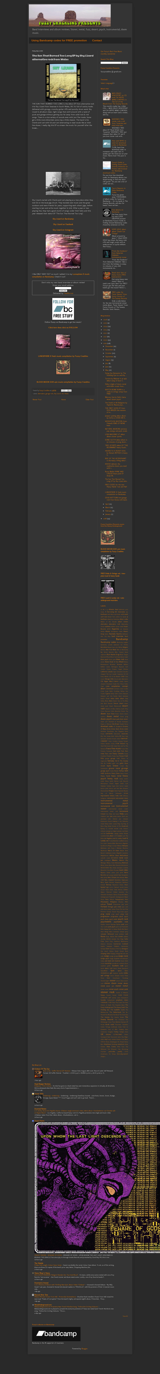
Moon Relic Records (115, 865)
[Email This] (62, 390)
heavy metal (116, 776)
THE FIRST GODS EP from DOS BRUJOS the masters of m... (115, 410)
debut (112, 698)
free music (116, 748)
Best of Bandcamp (122, 649)
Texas (113, 1002)
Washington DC (115, 1042)
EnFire (117, 736)
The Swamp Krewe (117, 1017)
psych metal (113, 919)
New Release (120, 877)
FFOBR (117, 743)
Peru (126, 899)
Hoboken (103, 786)
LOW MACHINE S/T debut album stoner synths (115, 435)
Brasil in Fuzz (114, 662)
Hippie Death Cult (121, 783)
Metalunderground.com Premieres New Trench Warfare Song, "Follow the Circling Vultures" (66, 1307)
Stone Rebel (105, 978)
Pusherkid (125, 927)
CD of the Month (114, 676)
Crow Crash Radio (107, 691)
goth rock (115, 763)
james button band (119, 816)
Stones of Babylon (122, 992)
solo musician (116, 961)
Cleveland (109, 684)
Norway (108, 885)
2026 (105, 320)
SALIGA (108, 939)
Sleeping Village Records (117, 953)
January (108, 514)
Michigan (103, 863)
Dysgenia (121, 731)
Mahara (119, 846)
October (108, 353)
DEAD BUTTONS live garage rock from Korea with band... (116, 499)
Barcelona (104, 647)
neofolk (115, 875)
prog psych (115, 914)
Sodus (102, 961)
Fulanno (103, 751)
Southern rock (117, 966)
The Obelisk (38, 1263)
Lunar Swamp (107, 843)
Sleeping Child (105, 954)
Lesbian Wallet (123, 833)
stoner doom (110, 983)
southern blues (123, 963)
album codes (124, 619)
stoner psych (114, 989)
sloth (102, 956)
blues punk (112, 659)
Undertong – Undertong (51, 1096)
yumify (120, 1051)
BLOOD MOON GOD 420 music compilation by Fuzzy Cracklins (63, 382)
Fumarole (109, 751)
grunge (124, 768)
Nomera (111, 882)
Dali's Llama (118, 693)
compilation (115, 686)
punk (122, 924)
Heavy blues (115, 773)
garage (107, 758)
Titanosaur (118, 1024)
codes (107, 686)
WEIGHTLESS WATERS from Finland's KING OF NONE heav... (116, 423)
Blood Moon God (112, 657)
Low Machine (114, 841)
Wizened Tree (115, 1049)
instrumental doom (122, 798)
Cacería (103, 669)
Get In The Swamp (121, 761)
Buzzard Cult (123, 667)
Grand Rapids (106, 766)
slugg (111, 958)
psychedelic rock (121, 922)
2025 (105, 323)
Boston (107, 662)
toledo (102, 1027)
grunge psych (105, 771)
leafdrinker (109, 833)
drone (109, 729)
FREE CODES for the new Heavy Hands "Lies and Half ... (116, 487)
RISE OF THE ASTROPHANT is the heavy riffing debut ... (116, 459)
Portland (104, 907)
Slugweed (116, 958)
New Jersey (104, 877)
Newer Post (37, 400)
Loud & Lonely (117, 838)
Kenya (107, 824)
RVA (116, 936)
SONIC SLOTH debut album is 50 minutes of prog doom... (116, 441)
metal (121, 858)
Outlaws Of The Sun (42, 1069)
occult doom (124, 887)
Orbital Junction (118, 892)
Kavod (110, 821)
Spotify (121, 973)
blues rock (120, 659)
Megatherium (105, 855)
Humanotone (104, 791)
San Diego (120, 939)
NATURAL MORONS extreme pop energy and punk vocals (116, 430)
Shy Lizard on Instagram (63, 230)
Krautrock (125, 826)
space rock (108, 968)
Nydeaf (103, 887)
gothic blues (124, 763)
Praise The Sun (120, 909)
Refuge (106, 931)
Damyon (125, 693)
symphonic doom (122, 1000)
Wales (66, 394)
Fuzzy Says (115, 756)
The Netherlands (115, 1012)
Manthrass (104, 850)
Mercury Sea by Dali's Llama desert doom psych (115, 398)
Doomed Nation (40, 1109)
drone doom (115, 729)
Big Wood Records (107, 652)
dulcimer (103, 731)
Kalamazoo (104, 821)
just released (123, 819)
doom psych (106, 719)
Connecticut (109, 689)
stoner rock (108, 992)
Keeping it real (117, 821)
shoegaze (125, 949)
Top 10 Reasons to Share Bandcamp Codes (118, 190)
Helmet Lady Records (121, 781)
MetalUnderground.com (43, 1305)
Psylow (118, 924)
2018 (105, 519)
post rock (125, 907)
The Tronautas (119, 1019)
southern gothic (106, 966)
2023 (105, 330)
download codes (107, 726)
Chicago (107, 679)
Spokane (115, 973)
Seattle (103, 946)
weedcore (121, 1044)
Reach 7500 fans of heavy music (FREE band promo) (119, 275)
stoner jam (110, 986)
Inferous (125, 796)
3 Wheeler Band (112, 609)
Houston (125, 788)
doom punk (115, 719)
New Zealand (109, 880)
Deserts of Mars (110, 709)
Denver (116, 703)
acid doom (117, 614)
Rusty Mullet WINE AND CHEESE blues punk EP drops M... (114, 474)
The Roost (116, 1014)
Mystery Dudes (105, 872)
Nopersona (118, 882)
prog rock (124, 914)
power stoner (111, 909)
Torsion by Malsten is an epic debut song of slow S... (116, 380)
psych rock (123, 919)
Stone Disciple (114, 975)
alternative (41, 394)
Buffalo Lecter (105, 667)
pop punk (125, 904)
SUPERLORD (104, 997)
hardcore (108, 773)
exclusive (103, 738)
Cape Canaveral (117, 671)
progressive (105, 916)
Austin (106, 634)
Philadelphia (104, 902)
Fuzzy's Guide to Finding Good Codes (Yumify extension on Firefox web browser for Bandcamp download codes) (115, 167)
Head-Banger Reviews (42, 1084)
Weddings (114, 1044)
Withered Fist (105, 1049)
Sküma (111, 951)
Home (63, 400)
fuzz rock (108, 754)
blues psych (104, 659)
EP (120, 736)
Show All (125, 1316)
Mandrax (125, 848)
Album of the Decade (108, 622)
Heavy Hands (105, 776)
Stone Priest (124, 975)
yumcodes (112, 1051)
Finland (122, 743)
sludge (106, 956)
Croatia (126, 689)
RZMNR (120, 936)
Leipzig (116, 833)
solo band (108, 961)
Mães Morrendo (117, 843)
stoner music (104, 989)
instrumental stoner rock (109, 811)
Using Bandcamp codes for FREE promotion (59, 40)
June (107, 367)
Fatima (103, 743)
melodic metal (105, 858)
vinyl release (112, 1039)
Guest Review (114, 771)
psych (126, 916)
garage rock (49, 394)
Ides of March (107, 793)
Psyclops (113, 924)
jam (111, 816)
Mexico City (123, 860)
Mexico (114, 860)
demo (110, 701)
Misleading (118, 863)
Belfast (120, 647)
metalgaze (108, 860)
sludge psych (105, 958)
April (107, 504)
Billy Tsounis (119, 652)
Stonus (103, 995)
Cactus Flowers (112, 669)
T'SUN (109, 1002)
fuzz (122, 751)
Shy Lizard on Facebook (63, 224)
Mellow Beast (114, 855)
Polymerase (116, 904)
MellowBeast (124, 855)
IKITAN (126, 793)
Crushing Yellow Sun (121, 691)
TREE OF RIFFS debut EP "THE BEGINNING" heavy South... (116, 446)
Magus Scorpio (112, 846)
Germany (111, 761)
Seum (107, 949)
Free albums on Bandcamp (117, 211)
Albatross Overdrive (113, 619)
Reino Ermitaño (114, 931)
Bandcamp (122, 639)
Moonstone (124, 865)
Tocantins (125, 1024)
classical (103, 684)
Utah (108, 1037)
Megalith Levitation (122, 853)
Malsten (119, 848)
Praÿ (126, 909)
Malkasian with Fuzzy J (108, 848)
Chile (112, 679)
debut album (119, 698)
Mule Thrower (114, 870)
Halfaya (121, 771)
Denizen (110, 703)
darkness (125, 696)
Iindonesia (118, 793)
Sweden (103, 1000)
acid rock (104, 617)
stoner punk (123, 989)
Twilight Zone (123, 1032)
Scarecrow (117, 944)
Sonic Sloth (124, 961)
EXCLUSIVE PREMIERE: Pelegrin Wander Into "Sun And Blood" (56, 1275)
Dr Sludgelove (118, 726)
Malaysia (125, 846)
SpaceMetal (104, 971)
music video (123, 870)
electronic (124, 734)
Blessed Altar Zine (41, 1295)
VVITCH (103, 1042)
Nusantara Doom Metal (120, 885)
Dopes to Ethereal (106, 724)
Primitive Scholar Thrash (108, 912)
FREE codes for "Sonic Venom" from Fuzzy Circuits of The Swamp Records (119, 295)
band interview (117, 636)
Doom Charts (119, 714)
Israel (117, 814)
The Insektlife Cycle (117, 1010)
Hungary (111, 791)
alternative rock (114, 624)
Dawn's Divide (105, 698)
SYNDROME (104, 1002)
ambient (107, 626)
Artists (102, 631)
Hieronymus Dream (107, 783)
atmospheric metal (116, 631)
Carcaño (125, 671)
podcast (103, 904)
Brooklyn (112, 664)
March (107, 507)
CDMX (123, 676)
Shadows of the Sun (116, 948)
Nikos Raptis (104, 882)
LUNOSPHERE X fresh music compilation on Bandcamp (115, 493)
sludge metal (123, 956)
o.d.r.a (111, 887)
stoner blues (120, 981)
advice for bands (121, 617)
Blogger (85, 1349)
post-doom (104, 909)
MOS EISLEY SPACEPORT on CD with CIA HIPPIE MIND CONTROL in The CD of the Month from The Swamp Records (115, 98)
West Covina (111, 1047)
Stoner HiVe (38, 1094)
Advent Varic (111, 617)
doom (103, 713)
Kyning (103, 828)
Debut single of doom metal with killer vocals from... (115, 385)
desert (121, 703)
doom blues (111, 714)
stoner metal (121, 986)
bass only (115, 647)
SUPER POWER (123, 995)
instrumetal (124, 811)
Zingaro (103, 1056)
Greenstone (104, 768)
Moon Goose (104, 865)
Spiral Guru (123, 971)
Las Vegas (113, 831)
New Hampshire (123, 875)
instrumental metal (114, 800)
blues (118, 657)
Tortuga (108, 1027)
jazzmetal (103, 819)
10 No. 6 (103, 609)
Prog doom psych (122, 912)
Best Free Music (111, 650)
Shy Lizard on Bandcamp (63, 219)
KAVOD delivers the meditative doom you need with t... (116, 466)
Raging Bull (107, 929)
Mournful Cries (105, 870)
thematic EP (124, 1022)
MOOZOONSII (105, 868)
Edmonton (117, 734)
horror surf (112, 788)
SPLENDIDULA (105, 973)
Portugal (110, 907)
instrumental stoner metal (118, 809)
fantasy (121, 741)
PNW (126, 902)
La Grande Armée (112, 828)
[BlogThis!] (64, 390)
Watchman (107, 1044)
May (107, 370)
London (119, 836)
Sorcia (102, 963)
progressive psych (117, 916)
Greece (115, 766)
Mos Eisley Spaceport (116, 868)
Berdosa (103, 649)
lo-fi (115, 836)
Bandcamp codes (108, 642)
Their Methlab (116, 1022)
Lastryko (119, 831)
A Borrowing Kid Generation (115, 612)
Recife (119, 929)
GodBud (109, 763)
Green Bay (124, 766)
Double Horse (124, 724)
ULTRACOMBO (117, 1034)
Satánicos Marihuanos (121, 941)
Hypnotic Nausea (123, 791)
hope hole (115, 786)
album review (123, 622)
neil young (109, 875)
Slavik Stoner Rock (121, 951)
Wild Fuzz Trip (122, 1046)
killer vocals (113, 824)
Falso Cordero (113, 741)
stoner (113, 980)
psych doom (105, 919)
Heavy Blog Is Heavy (42, 1273)
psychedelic (106, 921)
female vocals (110, 743)
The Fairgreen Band (118, 1005)
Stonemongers (105, 981)
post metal (117, 907)
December (109, 346)
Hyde (116, 791)
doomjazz (125, 721)
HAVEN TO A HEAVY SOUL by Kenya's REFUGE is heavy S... (116, 453)
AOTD (108, 629)
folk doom (107, 746)
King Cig (120, 824)
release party (124, 931)
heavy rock (112, 778)
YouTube (103, 1051)
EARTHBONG (109, 734)
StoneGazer (116, 978)
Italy (122, 813)
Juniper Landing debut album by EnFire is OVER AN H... (115, 417)
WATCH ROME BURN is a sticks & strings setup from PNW (116, 392)
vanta (119, 1037)
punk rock (119, 927)
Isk (114, 814)
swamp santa (116, 997)
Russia (103, 936)
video (102, 1039)
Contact (97, 40)
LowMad (121, 841)
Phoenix (121, 902)
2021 (105, 337)
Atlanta (107, 631)
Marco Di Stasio (113, 851)
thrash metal (109, 1024)
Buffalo (126, 664)
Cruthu (103, 693)
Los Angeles (108, 838)
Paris (106, 899)
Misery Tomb (111, 863)
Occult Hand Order (107, 889)
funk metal (116, 751)
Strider (114, 995)
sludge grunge (113, 956)
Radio (102, 929)
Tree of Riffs (112, 1029)
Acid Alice (111, 614)
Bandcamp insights (122, 642)
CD (124, 674)
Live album (110, 836)
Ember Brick (110, 736)
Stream (108, 995)
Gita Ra (103, 763)
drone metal (124, 729)
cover (121, 689)
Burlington (115, 667)
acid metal (124, 614)
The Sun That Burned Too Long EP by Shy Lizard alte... (116, 480)
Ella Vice (103, 736)
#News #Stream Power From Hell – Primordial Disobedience (55, 1297)
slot (127, 953)
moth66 (125, 868)
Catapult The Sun (106, 674)
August (108, 360)
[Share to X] (66, 390)
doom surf (104, 721)
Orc (127, 892)
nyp (107, 887)
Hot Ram (119, 788)
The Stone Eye (123, 1014)
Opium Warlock (106, 892)
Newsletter (118, 880)
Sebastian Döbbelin (113, 946)
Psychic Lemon (105, 924)
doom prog (124, 716)
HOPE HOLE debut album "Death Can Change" (119, 231)
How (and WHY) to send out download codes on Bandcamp (119, 143)
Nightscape (125, 880)
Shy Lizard (57, 394)
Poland (109, 904)
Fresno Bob (124, 749)
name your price (117, 872)
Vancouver (114, 1037)
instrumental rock (108, 806)
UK (63, 394)
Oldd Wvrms (118, 889)
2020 (105, 340)
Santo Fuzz (109, 941)
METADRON (114, 858)
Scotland (125, 944)
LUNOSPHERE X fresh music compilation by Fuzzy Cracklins (63, 356)
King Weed (108, 826)
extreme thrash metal (113, 738)
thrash (102, 1024)
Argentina (115, 629)
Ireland (103, 814)
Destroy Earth (120, 709)
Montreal (125, 863)
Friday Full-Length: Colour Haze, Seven (48, 1265)
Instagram (103, 798)
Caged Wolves (123, 669)
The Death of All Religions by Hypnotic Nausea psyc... (116, 404)
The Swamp (105, 1017)
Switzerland (110, 1000)
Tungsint (110, 1032)
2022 (105, 333)
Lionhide (103, 836)
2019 (105, 343)
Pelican (112, 899)
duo (116, 731)
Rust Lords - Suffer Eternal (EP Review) (57, 1071)
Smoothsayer (124, 958)
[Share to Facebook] (68, 390)
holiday (109, 786)
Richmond (111, 934)
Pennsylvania (119, 899)
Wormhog (125, 1049)
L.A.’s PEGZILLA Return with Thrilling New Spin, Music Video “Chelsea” (59, 1285)
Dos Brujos (115, 724)
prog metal (105, 914)
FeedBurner (68, 293)
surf (110, 998)
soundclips (108, 963)
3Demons (121, 609)
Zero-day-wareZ (122, 1054)
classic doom (124, 681)
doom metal (113, 716)
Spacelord (125, 968)
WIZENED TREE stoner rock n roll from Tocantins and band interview (119, 122)
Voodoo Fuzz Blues (122, 1039)
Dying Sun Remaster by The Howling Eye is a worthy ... (116, 374)
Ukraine (108, 1034)
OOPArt (125, 889)
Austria (119, 634)
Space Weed (117, 968)
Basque (110, 647)
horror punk (104, 788)
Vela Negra (124, 1037)
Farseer (126, 741)
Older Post (90, 400)
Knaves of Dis (116, 826)
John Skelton (112, 819)
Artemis (125, 629)
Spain (112, 971)
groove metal (114, 768)
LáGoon (103, 831)
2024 (105, 326)
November (109, 350)
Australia (112, 634)
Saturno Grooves (106, 944)
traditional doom (116, 1027)
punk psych (111, 927)
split (111, 973)
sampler (114, 939)
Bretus (126, 662)
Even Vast (125, 736)
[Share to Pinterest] (70, 390)
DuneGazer (110, 731)
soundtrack (115, 963)
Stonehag (125, 978)
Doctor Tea (124, 711)
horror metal (124, 786)
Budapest (119, 664)
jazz (127, 816)
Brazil (121, 662)
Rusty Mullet (110, 936)
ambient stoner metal (116, 626)
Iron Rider (109, 814)
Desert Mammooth (115, 706)
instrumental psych (114, 803)
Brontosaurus (104, 664)
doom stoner (124, 719)
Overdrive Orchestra (107, 894)
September (109, 357)
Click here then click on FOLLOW (63, 327)
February (108, 511)
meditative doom (110, 853)
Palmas (115, 894)
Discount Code (109, 711)
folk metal (114, 746)
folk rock (120, 746)
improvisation (105, 796)
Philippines (113, 902)
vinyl (106, 1039)
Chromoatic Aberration (121, 679)
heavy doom (124, 773)
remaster (103, 934)
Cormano (116, 689)
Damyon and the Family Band (111, 696)
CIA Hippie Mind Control (109, 681)
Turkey (116, 1032)
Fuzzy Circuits (118, 753)
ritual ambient (119, 934)
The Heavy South (119, 1007)
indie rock (118, 796)
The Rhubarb (109, 1014)
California (104, 672)
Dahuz (112, 693)
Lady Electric (124, 828)
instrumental (111, 798)
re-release (114, 929)
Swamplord (124, 997)
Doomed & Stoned (115, 721)
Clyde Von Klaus (118, 684)
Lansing (108, 831)
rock (126, 934)
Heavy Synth (109, 781)
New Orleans (112, 877)
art (121, 629)
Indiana (112, 796)
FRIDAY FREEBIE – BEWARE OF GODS (48, 1255)
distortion (117, 711)
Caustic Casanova (117, 674)
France (108, 749)
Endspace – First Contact (43, 1086)
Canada (110, 672)
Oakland (116, 887)
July (107, 363)
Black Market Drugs (113, 654)
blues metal (124, 657)
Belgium (125, 647)
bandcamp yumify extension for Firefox (114, 645)
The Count (119, 1002)
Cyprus (107, 694)
